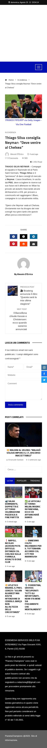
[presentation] (7, 441)
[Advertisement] (23, 33)
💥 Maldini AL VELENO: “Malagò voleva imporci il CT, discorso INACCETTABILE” (23, 452)
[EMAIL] (33, 243)
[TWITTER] (23, 236)
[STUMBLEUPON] (23, 244)
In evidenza (10, 132)
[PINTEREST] (13, 243)
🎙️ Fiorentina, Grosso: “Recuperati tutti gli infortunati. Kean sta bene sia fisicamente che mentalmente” (33, 597)
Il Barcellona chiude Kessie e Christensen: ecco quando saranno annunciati (18, 319)
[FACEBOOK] (13, 236)
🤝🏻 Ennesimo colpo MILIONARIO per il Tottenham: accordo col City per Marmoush (33, 548)
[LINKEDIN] (33, 236)
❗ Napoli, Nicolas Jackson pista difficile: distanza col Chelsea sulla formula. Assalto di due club (13, 551)
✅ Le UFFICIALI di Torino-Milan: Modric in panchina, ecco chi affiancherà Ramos (33, 509)
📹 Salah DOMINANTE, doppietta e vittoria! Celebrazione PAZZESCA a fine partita (12, 509)
